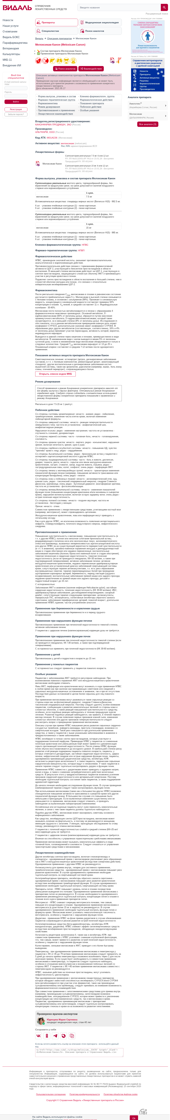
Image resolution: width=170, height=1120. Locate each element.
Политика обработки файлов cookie (121, 1094)
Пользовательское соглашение (51, 1094)
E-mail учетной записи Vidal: (15, 83)
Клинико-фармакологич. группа (97, 96)
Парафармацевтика (15, 42)
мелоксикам (67, 143)
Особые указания (89, 110)
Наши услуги (10, 25)
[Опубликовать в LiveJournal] (63, 1036)
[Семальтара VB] (147, 37)
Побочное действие (90, 106)
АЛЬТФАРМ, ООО (45, 132)
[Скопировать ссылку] (72, 1036)
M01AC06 (52, 137)
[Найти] (164, 7)
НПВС (85, 244)
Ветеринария (11, 48)
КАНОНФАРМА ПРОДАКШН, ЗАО (53, 124)
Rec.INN (66, 146)
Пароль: (8, 92)
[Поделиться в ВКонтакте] (38, 1036)
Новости (8, 20)
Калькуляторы (11, 54)
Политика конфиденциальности (85, 1094)
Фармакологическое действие (96, 99)
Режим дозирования (49, 106)
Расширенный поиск (157, 13)
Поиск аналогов (66, 68)
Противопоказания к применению (56, 110)
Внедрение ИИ (12, 65)
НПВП (81, 250)
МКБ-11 (7, 59)
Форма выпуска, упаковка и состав (57, 96)
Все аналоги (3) (147, 124)
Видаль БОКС (11, 37)
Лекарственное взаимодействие (55, 113)
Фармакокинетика (48, 103)
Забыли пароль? (16, 114)
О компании (10, 31)
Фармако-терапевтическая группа (56, 99)
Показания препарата (92, 103)
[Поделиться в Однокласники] (47, 1036)
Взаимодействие (93, 68)
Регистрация (16, 109)
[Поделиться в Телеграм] (55, 1036)
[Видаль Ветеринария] (147, 74)
